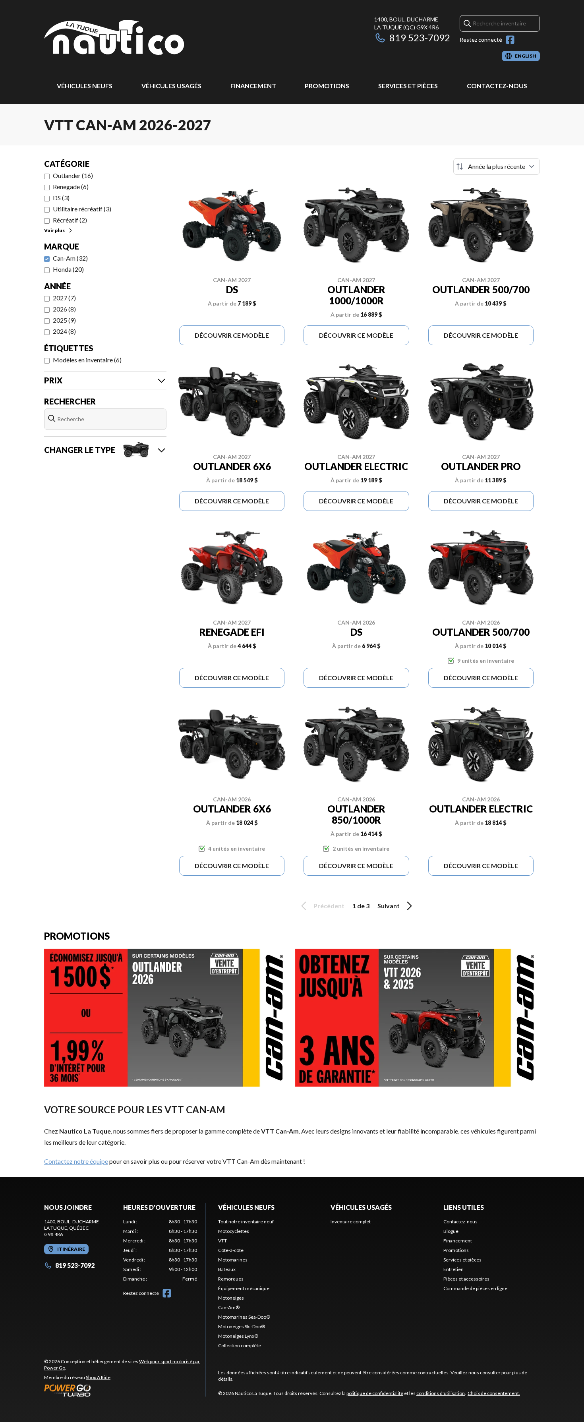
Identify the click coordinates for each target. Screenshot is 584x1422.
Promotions (327, 85)
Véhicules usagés (171, 85)
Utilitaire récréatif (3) (82, 209)
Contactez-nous (497, 85)
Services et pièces (408, 85)
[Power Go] (124, 1390)
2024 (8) (64, 331)
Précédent (328, 905)
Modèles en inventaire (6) (87, 360)
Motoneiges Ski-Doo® (241, 1326)
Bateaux (227, 1269)
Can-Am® (229, 1307)
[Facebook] (510, 39)
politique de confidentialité (374, 1393)
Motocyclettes (233, 1231)
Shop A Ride (98, 1377)
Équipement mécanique (243, 1288)
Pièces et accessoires (466, 1279)
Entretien (453, 1269)
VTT (222, 1241)
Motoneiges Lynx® (238, 1336)
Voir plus (54, 230)
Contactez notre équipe (76, 1161)
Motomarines (233, 1260)
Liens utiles (463, 1207)
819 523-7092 (419, 37)
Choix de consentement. (494, 1393)
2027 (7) (64, 298)
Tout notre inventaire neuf (246, 1222)
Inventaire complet (351, 1222)
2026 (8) (64, 309)
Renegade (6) (71, 186)
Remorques (231, 1279)
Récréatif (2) (70, 220)
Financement (253, 85)
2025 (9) (64, 320)
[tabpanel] (160, 1250)
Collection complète (239, 1345)
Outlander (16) (73, 175)
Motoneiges (231, 1298)
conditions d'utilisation (440, 1393)
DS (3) (61, 197)
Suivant (388, 905)
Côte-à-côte (231, 1250)
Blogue (450, 1231)
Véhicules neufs (84, 85)
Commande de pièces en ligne (475, 1288)
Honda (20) (68, 269)
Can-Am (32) (70, 258)
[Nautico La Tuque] (114, 38)
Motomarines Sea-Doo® (244, 1317)
